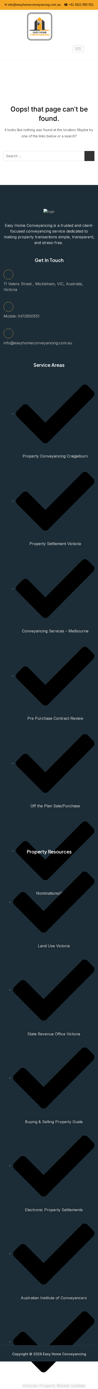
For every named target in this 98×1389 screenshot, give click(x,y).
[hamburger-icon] (78, 48)
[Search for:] (49, 156)
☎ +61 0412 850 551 (78, 4)
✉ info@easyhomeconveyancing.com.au (33, 4)
